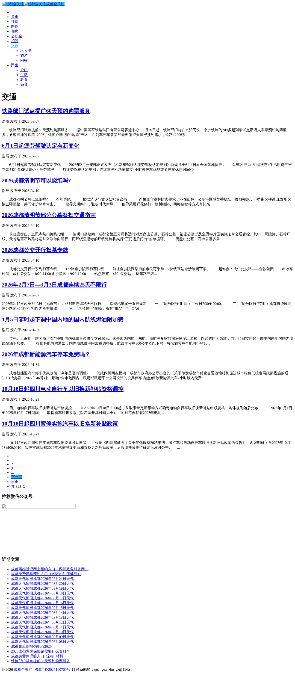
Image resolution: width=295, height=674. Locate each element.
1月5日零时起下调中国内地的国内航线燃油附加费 (63, 319)
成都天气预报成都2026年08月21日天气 (42, 579)
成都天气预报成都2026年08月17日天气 (42, 598)
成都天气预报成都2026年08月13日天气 (42, 617)
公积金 (16, 36)
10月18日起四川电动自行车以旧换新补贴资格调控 (63, 389)
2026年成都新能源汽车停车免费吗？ (46, 354)
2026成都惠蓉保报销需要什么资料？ (40, 651)
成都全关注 (55, 4)
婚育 (24, 84)
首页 (14, 17)
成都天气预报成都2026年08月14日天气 (42, 613)
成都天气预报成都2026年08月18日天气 (42, 593)
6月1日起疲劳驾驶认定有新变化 (40, 146)
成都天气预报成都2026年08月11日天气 (42, 627)
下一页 (16, 477)
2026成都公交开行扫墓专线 (35, 250)
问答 (24, 60)
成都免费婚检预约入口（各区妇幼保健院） (46, 574)
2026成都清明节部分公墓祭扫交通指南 (49, 215)
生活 (24, 75)
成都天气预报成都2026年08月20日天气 (42, 583)
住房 (14, 31)
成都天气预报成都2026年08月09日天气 (42, 637)
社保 (14, 22)
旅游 (24, 55)
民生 (14, 65)
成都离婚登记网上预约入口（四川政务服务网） (49, 569)
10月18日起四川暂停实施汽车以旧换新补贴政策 (60, 424)
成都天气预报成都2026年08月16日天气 (42, 603)
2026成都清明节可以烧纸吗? (36, 180)
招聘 (14, 41)
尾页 (14, 482)
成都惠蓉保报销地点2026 (31, 646)
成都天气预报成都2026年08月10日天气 (42, 632)
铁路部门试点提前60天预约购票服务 (46, 111)
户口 (24, 70)
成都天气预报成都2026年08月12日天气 (42, 622)
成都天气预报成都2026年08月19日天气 (42, 588)
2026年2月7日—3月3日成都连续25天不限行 (54, 285)
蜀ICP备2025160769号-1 (54, 669)
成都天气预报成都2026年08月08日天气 (42, 642)
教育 (24, 80)
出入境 (25, 51)
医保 (14, 26)
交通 (14, 46)
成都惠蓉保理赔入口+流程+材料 (37, 656)
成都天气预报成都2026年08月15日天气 (42, 608)
